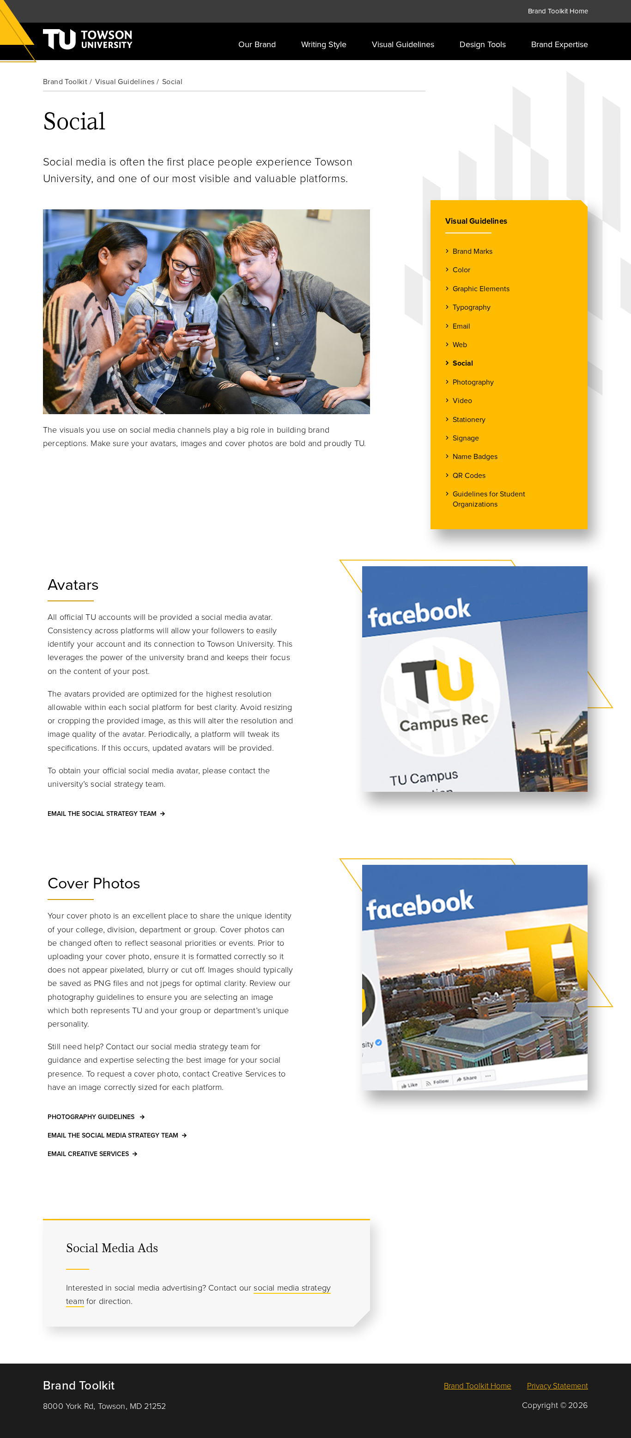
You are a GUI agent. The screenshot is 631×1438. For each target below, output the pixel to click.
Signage (466, 438)
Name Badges (475, 456)
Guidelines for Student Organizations (489, 499)
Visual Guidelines (403, 44)
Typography (472, 307)
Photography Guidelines (92, 1117)
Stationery (469, 419)
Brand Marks (472, 251)
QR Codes (469, 475)
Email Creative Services (88, 1154)
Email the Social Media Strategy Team (113, 1135)
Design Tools (483, 44)
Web (460, 344)
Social (463, 363)
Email (461, 326)
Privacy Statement (557, 1386)
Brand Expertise (559, 44)
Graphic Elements (481, 289)
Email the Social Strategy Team (102, 814)
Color (461, 270)
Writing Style (323, 44)
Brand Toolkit (65, 81)
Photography (473, 382)
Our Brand (257, 44)
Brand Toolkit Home (558, 11)
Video (462, 400)
